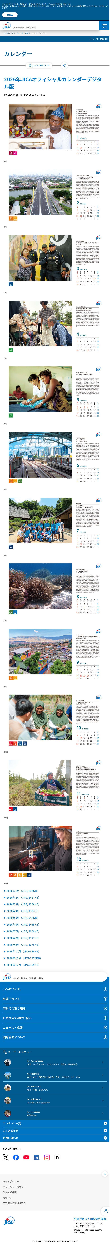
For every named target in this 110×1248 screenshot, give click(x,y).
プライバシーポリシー (49, 6)
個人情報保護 (10, 1192)
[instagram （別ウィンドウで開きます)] (47, 1157)
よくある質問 (10, 1130)
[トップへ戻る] (105, 1174)
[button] (39, 65)
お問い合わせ (10, 1138)
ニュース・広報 (97, 39)
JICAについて (11, 989)
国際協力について (14, 1037)
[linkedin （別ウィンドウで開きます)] (37, 1157)
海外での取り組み (14, 1008)
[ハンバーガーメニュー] (104, 24)
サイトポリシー (11, 1181)
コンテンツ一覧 (12, 1123)
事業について (11, 999)
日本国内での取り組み (17, 1018)
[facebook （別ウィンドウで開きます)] (16, 1157)
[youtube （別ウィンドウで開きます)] (26, 1157)
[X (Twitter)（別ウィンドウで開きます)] (6, 1157)
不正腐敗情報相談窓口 (14, 1203)
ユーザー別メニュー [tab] (20, 1052)
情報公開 (7, 1197)
